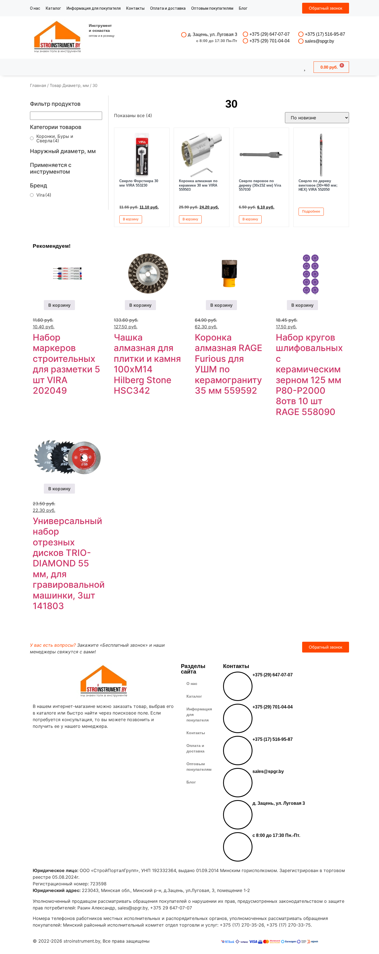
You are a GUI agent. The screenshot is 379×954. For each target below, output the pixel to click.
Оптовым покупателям (212, 8)
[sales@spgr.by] (301, 41)
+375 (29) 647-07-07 (269, 34)
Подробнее (311, 211)
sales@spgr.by (319, 41)
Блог (243, 8)
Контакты (135, 8)
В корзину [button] (130, 219)
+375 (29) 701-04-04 (269, 40)
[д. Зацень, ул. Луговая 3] (183, 34)
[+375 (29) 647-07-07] (245, 34)
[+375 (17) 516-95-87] (301, 34)
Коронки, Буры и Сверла (54, 138)
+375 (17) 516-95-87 (325, 34)
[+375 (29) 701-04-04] (245, 40)
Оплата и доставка (168, 8)
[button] (158, 218)
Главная (38, 85)
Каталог (53, 8)
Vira (43, 195)
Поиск (174, 67)
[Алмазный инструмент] (57, 37)
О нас (35, 8)
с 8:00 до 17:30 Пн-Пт (216, 40)
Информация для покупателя (94, 8)
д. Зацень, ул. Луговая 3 (212, 34)
